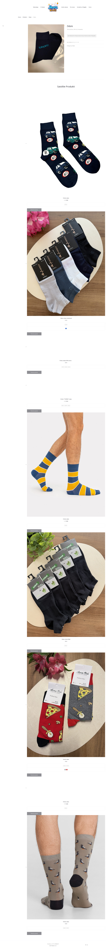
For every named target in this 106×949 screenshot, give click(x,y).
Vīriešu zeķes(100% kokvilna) (66, 360)
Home (19, 17)
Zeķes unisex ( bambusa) (66, 318)
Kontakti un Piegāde (81, 7)
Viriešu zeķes (66, 519)
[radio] (65, 204)
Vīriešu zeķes (66, 198)
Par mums (72, 7)
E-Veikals (43, 7)
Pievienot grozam (34, 209)
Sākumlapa (35, 7)
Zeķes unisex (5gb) (66, 639)
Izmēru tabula (64, 7)
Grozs (90, 7)
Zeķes (30, 17)
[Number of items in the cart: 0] (3, 25)
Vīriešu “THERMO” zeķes (66, 399)
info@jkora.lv (53, 945)
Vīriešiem (25, 17)
